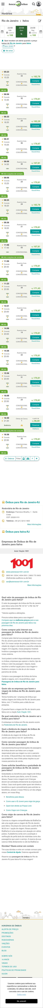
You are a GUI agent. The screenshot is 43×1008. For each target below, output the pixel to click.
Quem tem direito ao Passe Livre (19, 805)
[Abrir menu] (3, 4)
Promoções (7, 932)
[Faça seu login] (39, 4)
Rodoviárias (8, 940)
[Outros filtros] (37, 458)
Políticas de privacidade (14, 970)
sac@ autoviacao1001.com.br (17, 581)
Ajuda (4, 973)
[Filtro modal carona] (28, 458)
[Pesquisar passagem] (34, 4)
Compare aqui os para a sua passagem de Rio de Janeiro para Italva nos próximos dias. (20, 623)
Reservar (35, 425)
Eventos (6, 947)
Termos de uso (9, 966)
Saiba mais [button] (21, 994)
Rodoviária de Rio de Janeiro (15, 724)
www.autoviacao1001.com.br (17, 571)
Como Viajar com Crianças (16, 810)
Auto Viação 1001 (24, 712)
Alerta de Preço (10, 929)
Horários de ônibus (12, 925)
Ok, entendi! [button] (21, 1001)
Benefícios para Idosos (15, 797)
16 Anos (5, 959)
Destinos (6, 936)
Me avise (9, 50)
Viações (5, 943)
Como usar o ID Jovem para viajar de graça (23, 801)
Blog (4, 950)
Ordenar (10, 458)
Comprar (35, 81)
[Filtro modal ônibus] (23, 458)
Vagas (5, 963)
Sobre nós (7, 956)
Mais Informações (34, 524)
